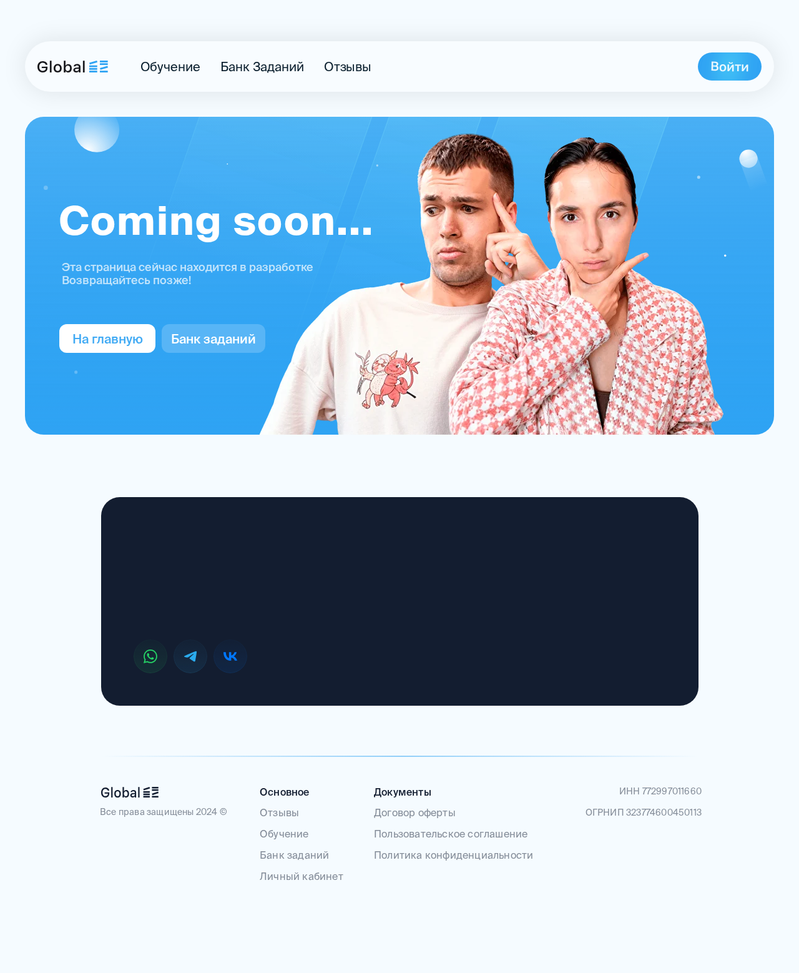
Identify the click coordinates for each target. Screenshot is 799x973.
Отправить (411, 642)
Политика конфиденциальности (453, 855)
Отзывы (347, 66)
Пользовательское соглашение (450, 833)
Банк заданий (294, 855)
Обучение (170, 66)
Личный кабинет (301, 876)
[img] (72, 66)
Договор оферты (415, 812)
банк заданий (261, 66)
